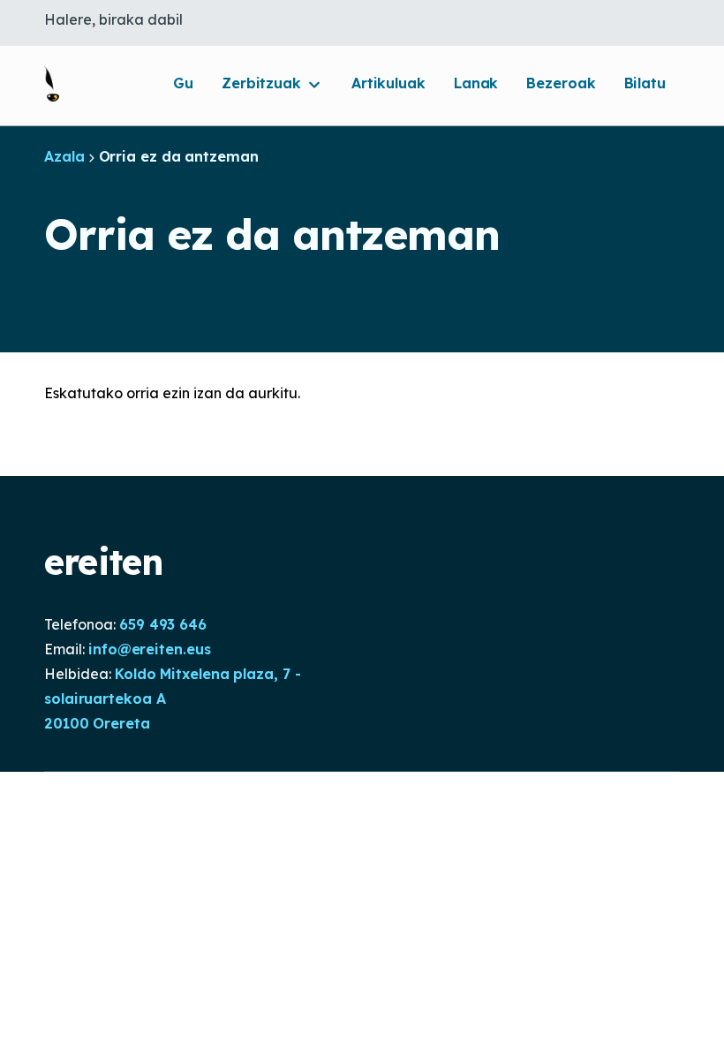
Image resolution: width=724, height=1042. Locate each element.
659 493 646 (163, 624)
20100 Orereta (97, 723)
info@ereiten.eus (149, 649)
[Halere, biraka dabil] (51, 84)
